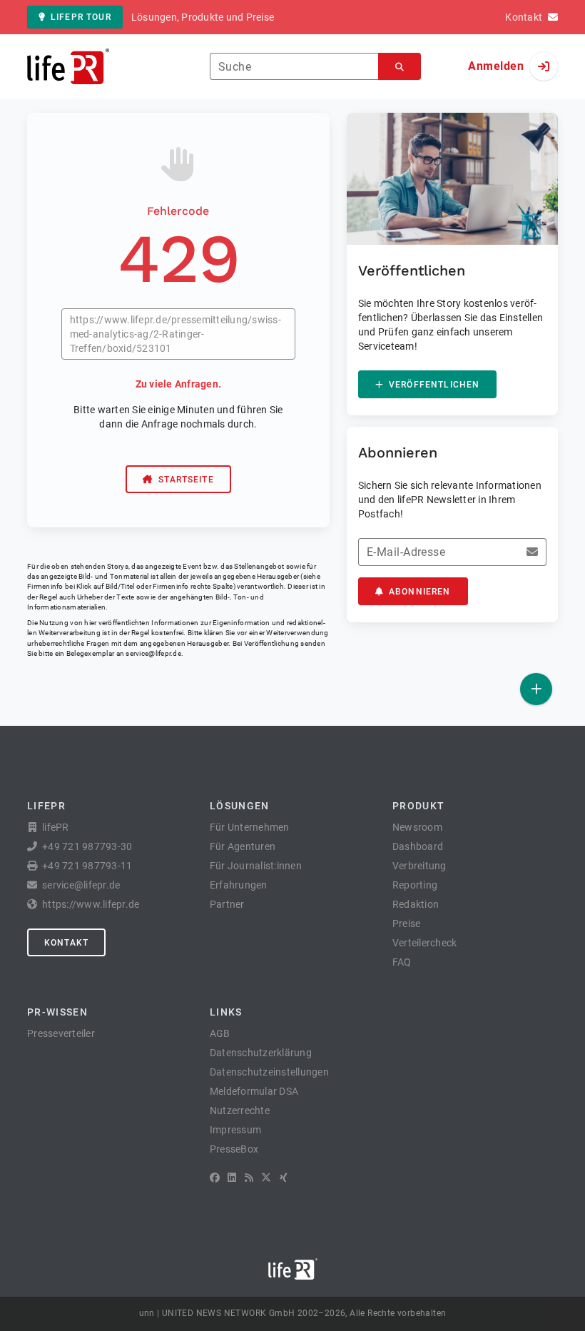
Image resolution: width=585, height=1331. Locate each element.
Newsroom (417, 827)
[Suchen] (399, 67)
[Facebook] (215, 1177)
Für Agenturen (242, 846)
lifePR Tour (81, 17)
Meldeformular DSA (254, 1091)
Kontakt (66, 943)
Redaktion (415, 904)
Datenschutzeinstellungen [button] (269, 1072)
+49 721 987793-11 (87, 865)
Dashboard (417, 846)
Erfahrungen (239, 885)
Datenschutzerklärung (261, 1052)
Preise (406, 923)
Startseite (186, 480)
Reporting (414, 885)
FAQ (402, 962)
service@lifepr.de (153, 653)
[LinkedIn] (232, 1177)
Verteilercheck (424, 942)
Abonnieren (420, 592)
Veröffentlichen (434, 385)
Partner (227, 904)
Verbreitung (419, 865)
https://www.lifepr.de (90, 904)
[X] (266, 1177)
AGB (220, 1033)
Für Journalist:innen (256, 865)
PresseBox (234, 1149)
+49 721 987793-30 (87, 846)
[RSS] (249, 1177)
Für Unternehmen (250, 827)
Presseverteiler (61, 1033)
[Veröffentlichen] (536, 689)
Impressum (235, 1129)
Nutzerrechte (240, 1110)
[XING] (284, 1177)
